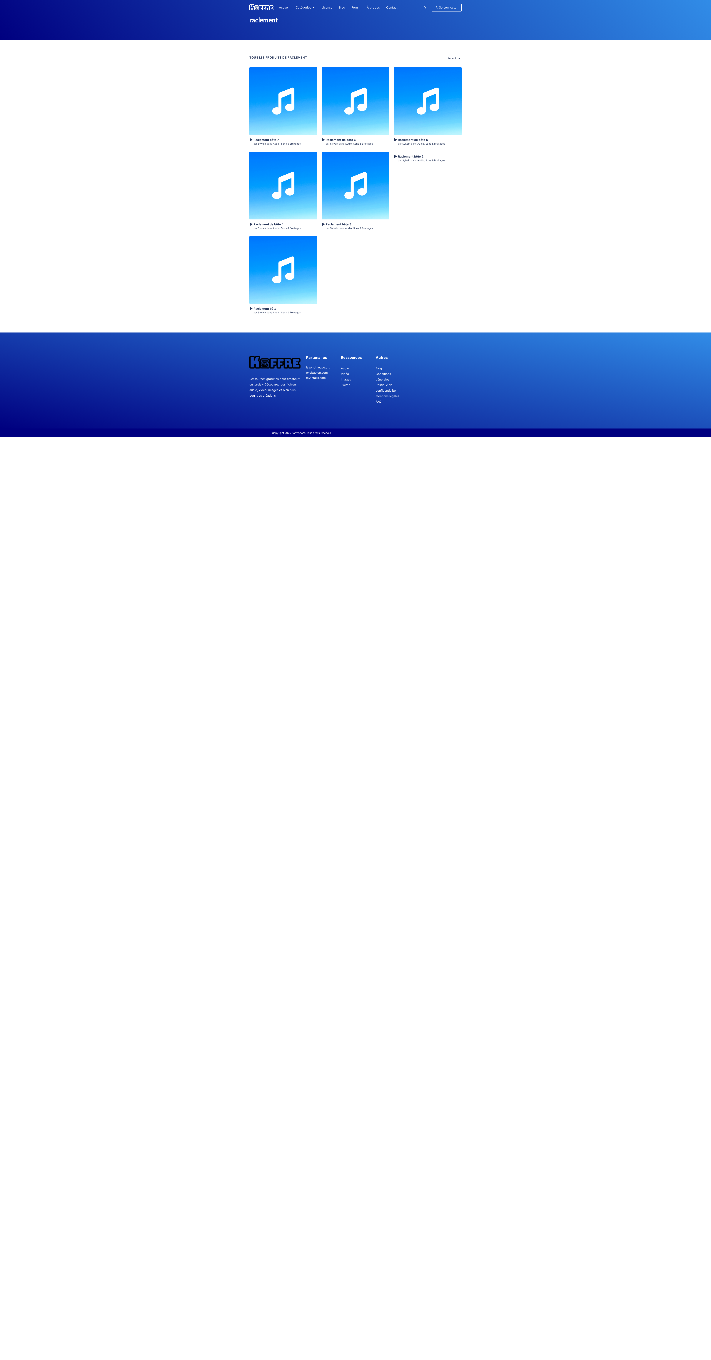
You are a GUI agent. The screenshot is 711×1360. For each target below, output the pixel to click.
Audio (276, 143)
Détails (283, 95)
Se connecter (448, 7)
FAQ (378, 401)
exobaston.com (317, 372)
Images (346, 379)
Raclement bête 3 (338, 224)
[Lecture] (251, 140)
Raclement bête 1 (266, 308)
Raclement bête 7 (266, 140)
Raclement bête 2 (410, 156)
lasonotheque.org (318, 367)
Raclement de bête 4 (268, 224)
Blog (379, 368)
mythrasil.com (316, 378)
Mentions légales (387, 396)
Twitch (345, 385)
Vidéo (345, 374)
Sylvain (262, 143)
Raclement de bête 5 (413, 140)
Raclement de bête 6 (341, 140)
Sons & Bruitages (291, 143)
